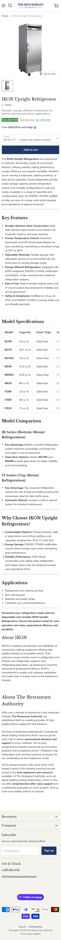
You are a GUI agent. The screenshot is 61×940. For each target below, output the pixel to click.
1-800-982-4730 (11, 869)
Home (5, 16)
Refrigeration (35, 926)
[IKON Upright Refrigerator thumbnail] (7, 85)
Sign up (49, 850)
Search (22, 926)
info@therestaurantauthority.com (19, 876)
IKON (8, 105)
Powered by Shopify (30, 933)
